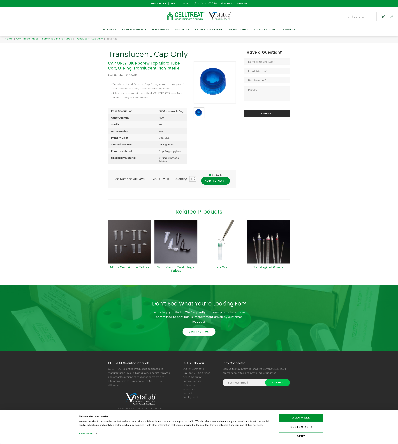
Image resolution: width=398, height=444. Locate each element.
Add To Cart (216, 180)
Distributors (160, 29)
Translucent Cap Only (89, 38)
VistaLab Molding (265, 29)
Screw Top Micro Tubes (57, 38)
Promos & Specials (134, 29)
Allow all (301, 417)
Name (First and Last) (261, 61)
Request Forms (238, 29)
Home (9, 38)
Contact (187, 393)
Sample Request (192, 380)
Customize (299, 427)
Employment (190, 397)
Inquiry (253, 89)
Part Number (257, 80)
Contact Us (199, 331)
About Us (289, 29)
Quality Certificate (193, 368)
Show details (86, 433)
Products (109, 29)
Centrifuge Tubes (27, 38)
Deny (301, 436)
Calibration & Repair (208, 29)
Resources (182, 29)
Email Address (257, 71)
